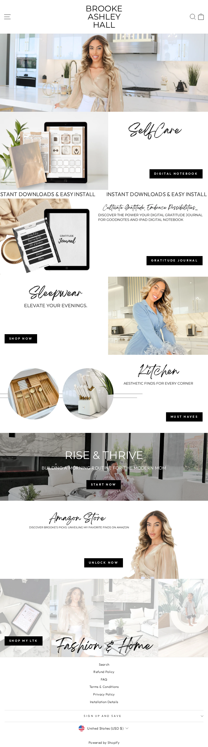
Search (104, 664)
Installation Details (104, 702)
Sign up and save (102, 716)
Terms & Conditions (104, 687)
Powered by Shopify (104, 742)
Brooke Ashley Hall (104, 17)
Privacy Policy (104, 694)
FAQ (104, 679)
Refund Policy (103, 672)
